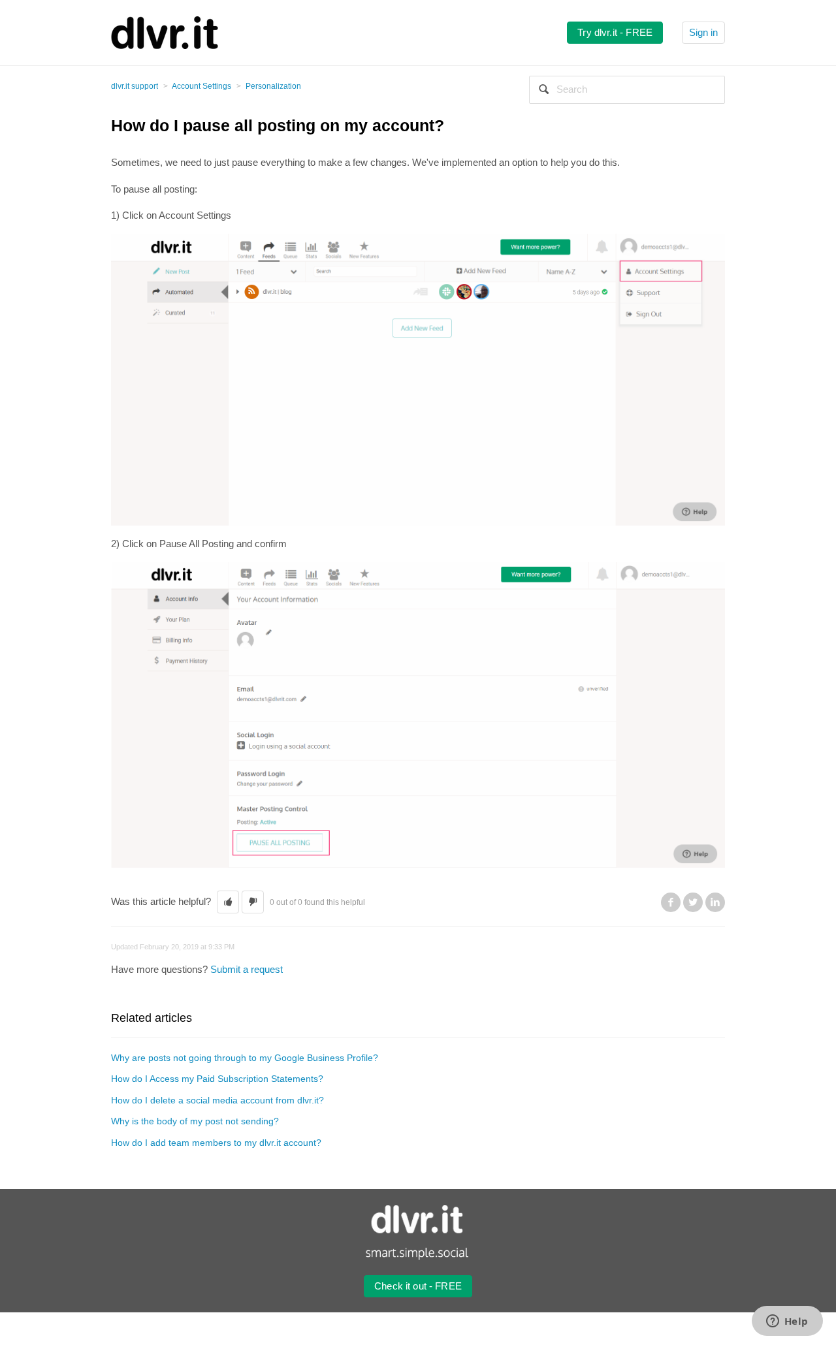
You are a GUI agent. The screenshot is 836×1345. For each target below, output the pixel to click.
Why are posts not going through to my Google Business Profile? (244, 1057)
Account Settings (201, 86)
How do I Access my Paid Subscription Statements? (217, 1078)
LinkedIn (715, 902)
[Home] (164, 31)
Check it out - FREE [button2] (418, 1285)
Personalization (273, 86)
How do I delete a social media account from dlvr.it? (217, 1100)
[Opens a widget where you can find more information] (787, 1322)
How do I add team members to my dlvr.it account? (216, 1142)
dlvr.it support (134, 86)
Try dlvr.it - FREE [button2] (614, 32)
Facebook (671, 902)
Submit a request (246, 969)
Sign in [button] (703, 32)
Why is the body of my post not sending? (195, 1121)
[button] (228, 902)
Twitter (693, 902)
